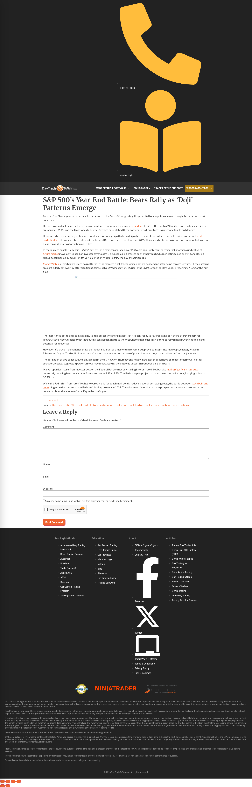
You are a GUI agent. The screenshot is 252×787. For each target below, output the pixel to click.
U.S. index (136, 226)
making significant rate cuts (182, 369)
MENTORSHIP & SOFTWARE (111, 188)
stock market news (102, 404)
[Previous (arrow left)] (2, 785)
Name (47, 464)
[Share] (13, 781)
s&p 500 (70, 404)
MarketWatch (51, 263)
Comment (49, 426)
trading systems (180, 404)
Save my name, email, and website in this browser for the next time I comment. (89, 501)
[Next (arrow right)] (7, 785)
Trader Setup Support (168, 188)
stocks (148, 404)
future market (51, 253)
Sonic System (142, 188)
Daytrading (58, 404)
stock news (120, 404)
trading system (161, 404)
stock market (83, 404)
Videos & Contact (197, 188)
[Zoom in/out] (2, 781)
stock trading (135, 404)
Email (46, 476)
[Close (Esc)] (18, 781)
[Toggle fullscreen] (7, 781)
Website (48, 488)
